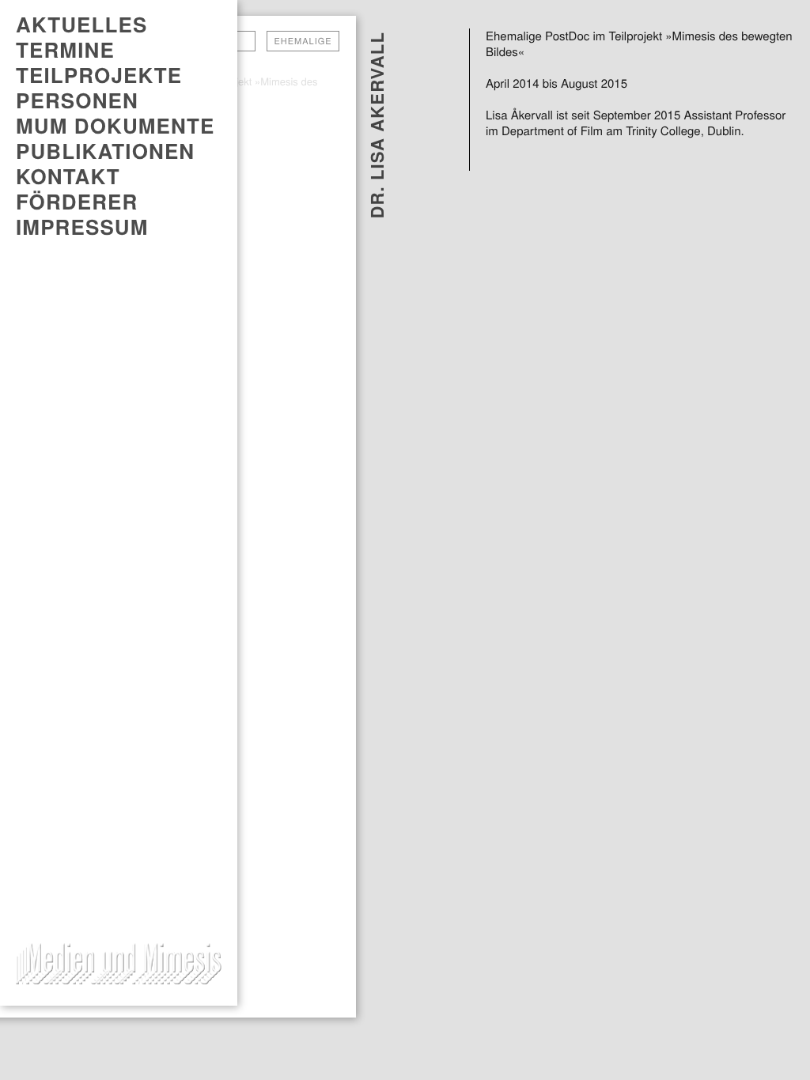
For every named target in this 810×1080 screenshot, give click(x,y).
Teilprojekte (99, 75)
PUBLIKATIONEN (105, 151)
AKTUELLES (81, 24)
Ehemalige (302, 41)
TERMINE (65, 49)
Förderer (77, 201)
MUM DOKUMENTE (115, 125)
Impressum (82, 227)
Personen (77, 100)
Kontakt (68, 176)
